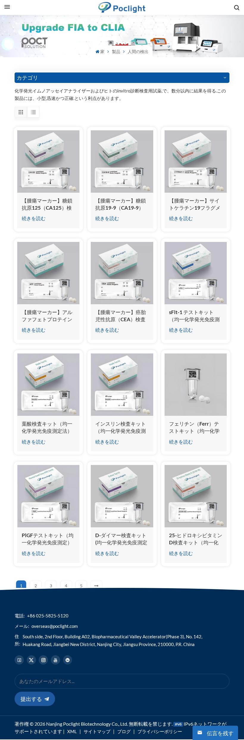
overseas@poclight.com (55, 626)
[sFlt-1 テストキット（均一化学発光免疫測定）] (196, 273)
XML (72, 731)
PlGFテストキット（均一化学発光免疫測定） (47, 539)
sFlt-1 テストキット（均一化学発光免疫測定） (194, 316)
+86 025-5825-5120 (47, 615)
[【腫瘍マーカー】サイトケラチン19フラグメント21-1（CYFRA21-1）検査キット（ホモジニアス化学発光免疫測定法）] (196, 161)
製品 (116, 51)
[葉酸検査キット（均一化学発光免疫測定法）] (48, 384)
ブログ (124, 731)
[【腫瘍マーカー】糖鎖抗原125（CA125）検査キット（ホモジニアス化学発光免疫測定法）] (48, 161)
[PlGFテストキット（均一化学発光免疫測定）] (48, 496)
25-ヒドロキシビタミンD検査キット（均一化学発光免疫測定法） (195, 539)
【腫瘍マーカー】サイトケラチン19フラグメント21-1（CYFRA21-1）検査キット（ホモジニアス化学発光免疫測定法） (194, 204)
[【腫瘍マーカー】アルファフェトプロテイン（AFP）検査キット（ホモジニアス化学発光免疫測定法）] (48, 273)
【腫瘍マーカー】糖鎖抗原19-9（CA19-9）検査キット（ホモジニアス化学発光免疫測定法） (120, 204)
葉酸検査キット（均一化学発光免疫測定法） (47, 427)
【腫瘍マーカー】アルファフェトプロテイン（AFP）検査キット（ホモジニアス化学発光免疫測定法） (47, 316)
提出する (31, 699)
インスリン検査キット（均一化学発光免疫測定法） (120, 428)
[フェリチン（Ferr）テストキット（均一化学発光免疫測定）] (196, 384)
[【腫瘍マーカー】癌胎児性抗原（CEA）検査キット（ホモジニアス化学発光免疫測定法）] (122, 273)
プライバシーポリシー (159, 731)
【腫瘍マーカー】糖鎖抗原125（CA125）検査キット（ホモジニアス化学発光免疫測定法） (47, 204)
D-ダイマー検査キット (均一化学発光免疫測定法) (121, 539)
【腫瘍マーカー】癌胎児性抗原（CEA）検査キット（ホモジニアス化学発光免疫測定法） (120, 316)
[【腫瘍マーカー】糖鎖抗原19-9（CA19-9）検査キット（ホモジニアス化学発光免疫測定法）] (122, 161)
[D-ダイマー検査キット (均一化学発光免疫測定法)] (122, 496)
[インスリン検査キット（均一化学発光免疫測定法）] (122, 384)
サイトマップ (97, 731)
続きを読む (34, 218)
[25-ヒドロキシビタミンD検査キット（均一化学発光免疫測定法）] (196, 496)
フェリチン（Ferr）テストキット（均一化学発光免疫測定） (194, 428)
